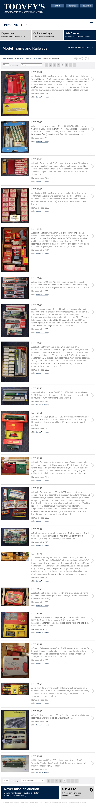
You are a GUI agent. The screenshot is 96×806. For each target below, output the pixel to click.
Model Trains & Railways (23, 58)
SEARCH (87, 5)
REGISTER (72, 6)
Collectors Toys (8, 58)
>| (74, 65)
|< (46, 65)
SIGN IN (57, 6)
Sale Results (37, 58)
